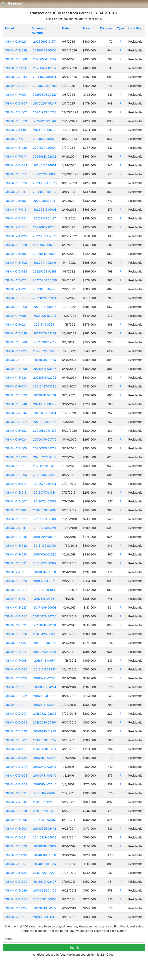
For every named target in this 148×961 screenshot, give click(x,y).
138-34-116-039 (16, 121)
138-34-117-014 (15, 68)
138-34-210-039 (16, 271)
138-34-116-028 (16, 811)
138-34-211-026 (16, 236)
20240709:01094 (44, 147)
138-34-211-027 (16, 41)
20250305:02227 (45, 94)
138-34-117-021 (15, 280)
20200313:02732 (44, 448)
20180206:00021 (44, 581)
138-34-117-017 (15, 156)
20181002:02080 (44, 554)
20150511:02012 (45, 819)
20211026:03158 (44, 333)
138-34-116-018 (15, 492)
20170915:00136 (45, 625)
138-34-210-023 (16, 864)
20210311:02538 (44, 395)
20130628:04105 (44, 890)
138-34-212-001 (16, 227)
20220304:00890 (45, 280)
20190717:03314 (45, 492)
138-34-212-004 (16, 713)
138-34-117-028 (16, 457)
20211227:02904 (44, 315)
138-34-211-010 (15, 386)
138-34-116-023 (16, 377)
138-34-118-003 (16, 307)
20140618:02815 (44, 846)
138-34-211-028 (16, 758)
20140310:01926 (44, 855)
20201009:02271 (44, 422)
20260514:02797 (44, 59)
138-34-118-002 (16, 262)
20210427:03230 (44, 386)
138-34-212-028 (16, 775)
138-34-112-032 (16, 696)
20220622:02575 (45, 236)
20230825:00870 (45, 183)
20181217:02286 (45, 519)
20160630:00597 (44, 722)
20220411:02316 (44, 262)
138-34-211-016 (15, 749)
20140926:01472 (44, 828)
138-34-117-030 (16, 855)
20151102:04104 (45, 793)
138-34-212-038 (16, 899)
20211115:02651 (44, 324)
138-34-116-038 (16, 245)
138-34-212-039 (16, 165)
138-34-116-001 (15, 740)
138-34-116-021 (15, 837)
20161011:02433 (45, 669)
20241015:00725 (44, 130)
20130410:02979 (44, 766)
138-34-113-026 (16, 634)
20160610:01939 (44, 731)
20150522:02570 (44, 811)
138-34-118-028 (16, 147)
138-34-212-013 (16, 77)
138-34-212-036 (16, 590)
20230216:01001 (44, 209)
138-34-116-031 (15, 563)
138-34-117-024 (16, 908)
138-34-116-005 (16, 819)
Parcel (9, 28)
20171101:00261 (44, 598)
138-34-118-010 (15, 466)
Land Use (135, 28)
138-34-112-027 (16, 607)
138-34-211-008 (16, 130)
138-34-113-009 (16, 448)
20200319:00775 (44, 439)
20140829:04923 (44, 837)
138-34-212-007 (16, 766)
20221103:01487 (45, 218)
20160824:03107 (44, 696)
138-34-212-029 (16, 722)
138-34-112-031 (15, 793)
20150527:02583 (44, 802)
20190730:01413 (45, 483)
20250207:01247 (44, 103)
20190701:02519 (45, 501)
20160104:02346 (44, 784)
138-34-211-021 (15, 324)
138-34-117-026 (16, 678)
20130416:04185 (44, 908)
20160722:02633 (44, 713)
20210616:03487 (44, 369)
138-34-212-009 (16, 784)
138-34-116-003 (16, 828)
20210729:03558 (44, 351)
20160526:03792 (44, 740)
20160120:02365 (44, 758)
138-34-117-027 (16, 643)
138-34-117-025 (16, 351)
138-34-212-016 (16, 802)
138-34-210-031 (16, 360)
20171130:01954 (45, 590)
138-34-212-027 (16, 103)
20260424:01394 (44, 77)
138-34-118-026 (16, 50)
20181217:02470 (45, 528)
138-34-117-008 (16, 660)
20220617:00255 (44, 245)
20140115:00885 (44, 864)
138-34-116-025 (16, 183)
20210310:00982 (44, 404)
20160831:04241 (44, 687)
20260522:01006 (44, 50)
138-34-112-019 (15, 687)
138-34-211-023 (16, 873)
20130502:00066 (44, 899)
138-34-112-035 (16, 537)
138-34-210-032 (16, 86)
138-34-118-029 (16, 846)
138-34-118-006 (16, 59)
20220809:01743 (44, 227)
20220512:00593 (44, 254)
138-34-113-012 (15, 298)
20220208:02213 (44, 289)
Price (86, 28)
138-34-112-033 (16, 554)
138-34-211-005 (16, 254)
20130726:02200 (44, 873)
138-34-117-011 (15, 139)
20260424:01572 (44, 68)
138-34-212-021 (16, 218)
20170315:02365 (44, 643)
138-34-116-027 (16, 519)
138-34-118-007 (16, 112)
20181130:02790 (45, 545)
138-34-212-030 (16, 616)
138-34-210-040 (16, 192)
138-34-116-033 (16, 731)
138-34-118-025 (16, 581)
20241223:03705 (44, 112)
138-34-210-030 (16, 669)
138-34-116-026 (16, 890)
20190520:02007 (44, 510)
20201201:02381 (44, 413)
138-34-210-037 (16, 422)
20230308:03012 (44, 192)
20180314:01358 (44, 572)
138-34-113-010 (15, 705)
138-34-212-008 (16, 572)
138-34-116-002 (16, 501)
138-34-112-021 (15, 625)
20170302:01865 (44, 651)
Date (65, 28)
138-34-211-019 (15, 483)
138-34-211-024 (16, 439)
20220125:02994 (44, 298)
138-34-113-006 (16, 342)
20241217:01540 (45, 121)
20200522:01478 (44, 430)
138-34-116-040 (16, 404)
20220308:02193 (44, 271)
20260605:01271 (44, 41)
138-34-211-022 (16, 289)
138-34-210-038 (16, 917)
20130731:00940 (44, 775)
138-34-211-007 (16, 200)
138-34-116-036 (16, 333)
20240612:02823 (44, 156)
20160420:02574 (44, 749)
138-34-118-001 (15, 598)
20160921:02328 (44, 678)
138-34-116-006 (16, 475)
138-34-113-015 (15, 651)
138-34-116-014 (15, 174)
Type (120, 28)
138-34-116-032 (16, 545)
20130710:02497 (44, 881)
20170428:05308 (44, 634)
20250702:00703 (45, 86)
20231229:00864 (44, 174)
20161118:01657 (44, 660)
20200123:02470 (44, 466)
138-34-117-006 (16, 315)
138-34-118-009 (16, 369)
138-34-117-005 (16, 510)
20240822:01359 (44, 139)
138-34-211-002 (16, 430)
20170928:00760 (44, 616)
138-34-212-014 (16, 413)
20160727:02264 (44, 705)
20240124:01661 (44, 165)
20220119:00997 (44, 307)
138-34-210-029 (16, 881)
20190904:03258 (44, 475)
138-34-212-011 (15, 528)
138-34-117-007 (16, 94)
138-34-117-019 (15, 209)
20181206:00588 (44, 537)
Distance (106, 28)
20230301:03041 (44, 200)
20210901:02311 (45, 342)
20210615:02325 (44, 377)
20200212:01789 (44, 457)
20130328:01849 (44, 917)
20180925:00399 (44, 563)
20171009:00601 (45, 607)
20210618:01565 (44, 360)
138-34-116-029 (16, 395)
